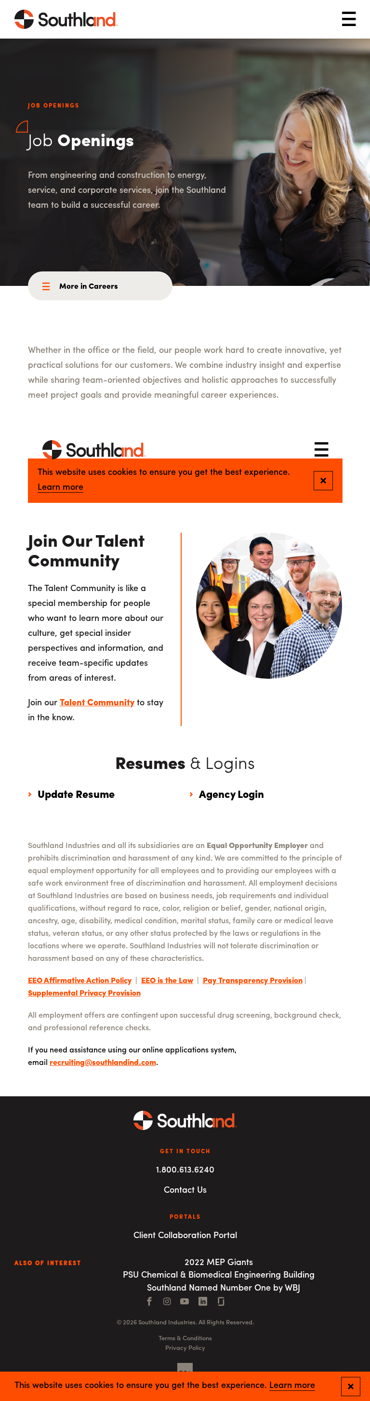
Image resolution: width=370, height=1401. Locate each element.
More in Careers (88, 287)
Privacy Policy (185, 1348)
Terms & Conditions (185, 1338)
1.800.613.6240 (185, 1170)
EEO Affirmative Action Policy (80, 981)
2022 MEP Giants (219, 1263)
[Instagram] (167, 1302)
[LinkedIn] (202, 1302)
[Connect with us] (221, 1302)
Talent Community (97, 703)
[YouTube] (184, 1302)
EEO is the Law (167, 981)
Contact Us (185, 1190)
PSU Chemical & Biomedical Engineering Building (219, 1275)
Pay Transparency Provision (253, 981)
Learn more (292, 1386)
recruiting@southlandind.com (103, 1063)
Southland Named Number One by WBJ (223, 1288)
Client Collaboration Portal (185, 1236)
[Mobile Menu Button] (349, 19)
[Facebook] (149, 1302)
